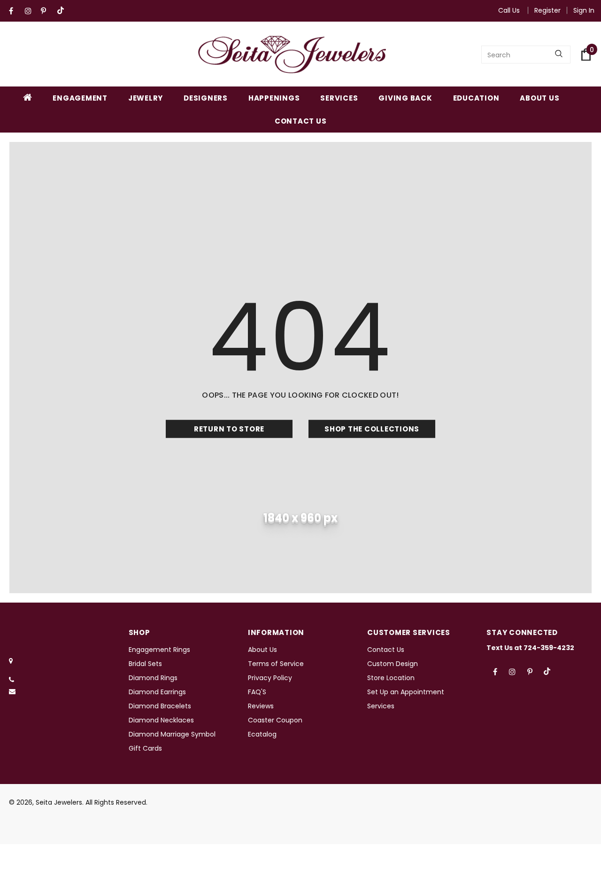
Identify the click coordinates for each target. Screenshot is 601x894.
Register (547, 10)
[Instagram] (31, 11)
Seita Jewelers (59, 802)
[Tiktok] (63, 11)
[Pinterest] (47, 11)
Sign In (583, 10)
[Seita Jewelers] (292, 54)
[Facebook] (15, 11)
